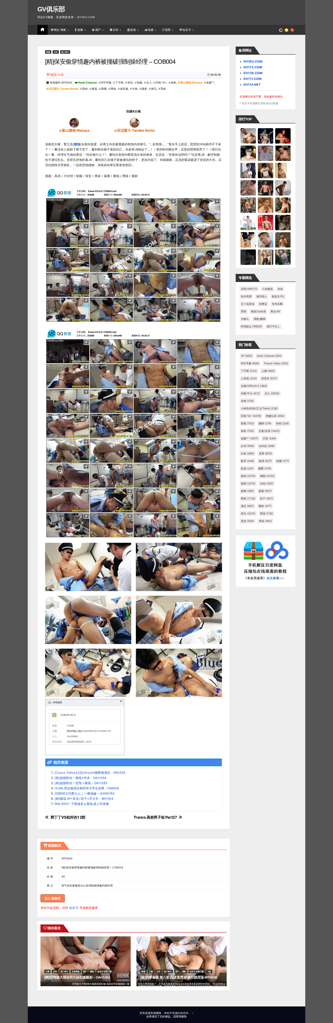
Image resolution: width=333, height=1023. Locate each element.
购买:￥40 (56, 75)
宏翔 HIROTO (249, 288)
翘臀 (264, 468)
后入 (149, 82)
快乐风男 (246, 296)
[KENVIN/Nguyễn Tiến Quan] (265, 136)
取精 (151, 30)
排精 (282, 423)
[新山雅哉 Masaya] (74, 123)
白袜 (247, 453)
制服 (48, 52)
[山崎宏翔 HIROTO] (248, 136)
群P (84, 971)
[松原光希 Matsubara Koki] (283, 153)
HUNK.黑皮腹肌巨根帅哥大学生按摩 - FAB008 (87, 788)
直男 (168, 30)
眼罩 (247, 461)
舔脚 (104, 88)
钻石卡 (73, 908)
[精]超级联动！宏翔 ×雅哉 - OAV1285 (81, 783)
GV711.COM (252, 79)
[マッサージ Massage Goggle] (283, 222)
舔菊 (265, 491)
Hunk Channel (87, 82)
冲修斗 (245, 318)
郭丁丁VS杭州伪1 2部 (68, 817)
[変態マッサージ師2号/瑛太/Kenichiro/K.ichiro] (283, 170)
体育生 (269, 378)
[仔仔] (248, 257)
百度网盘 (76, 971)
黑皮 (247, 521)
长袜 (135, 88)
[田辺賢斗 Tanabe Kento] (134, 123)
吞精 (247, 400)
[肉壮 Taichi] (283, 257)
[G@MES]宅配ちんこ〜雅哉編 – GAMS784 (84, 793)
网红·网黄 (60, 30)
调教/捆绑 (259, 318)
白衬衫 (267, 446)
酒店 (247, 506)
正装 (269, 438)
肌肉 (85, 88)
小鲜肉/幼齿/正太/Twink (259, 408)
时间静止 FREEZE (251, 326)
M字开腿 (106, 82)
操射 (173, 82)
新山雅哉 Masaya (191, 82)
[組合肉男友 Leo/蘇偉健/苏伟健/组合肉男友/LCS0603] (265, 153)
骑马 (153, 88)
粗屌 (265, 461)
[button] (292, 30)
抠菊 (247, 423)
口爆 (47, 971)
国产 (98, 30)
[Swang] (283, 136)
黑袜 (163, 88)
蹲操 (113, 88)
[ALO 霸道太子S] (283, 188)
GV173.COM (252, 67)
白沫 (247, 446)
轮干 (266, 498)
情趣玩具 (275, 415)
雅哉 (77, 144)
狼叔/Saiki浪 (258, 311)
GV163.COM (252, 61)
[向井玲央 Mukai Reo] (248, 240)
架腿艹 (210, 82)
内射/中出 (250, 393)
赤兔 (280, 288)
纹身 (247, 468)
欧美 (133, 30)
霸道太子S (278, 296)
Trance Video (276, 363)
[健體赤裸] (248, 222)
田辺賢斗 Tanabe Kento (63, 88)
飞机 (209, 971)
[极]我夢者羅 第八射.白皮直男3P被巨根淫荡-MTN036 (178, 977)
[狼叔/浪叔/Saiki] (248, 153)
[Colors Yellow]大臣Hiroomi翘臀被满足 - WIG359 (90, 773)
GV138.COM (252, 73)
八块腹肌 (267, 288)
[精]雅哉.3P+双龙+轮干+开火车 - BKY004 (84, 798)
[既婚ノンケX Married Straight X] (248, 188)
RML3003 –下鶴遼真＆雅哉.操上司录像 (82, 804)
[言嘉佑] (248, 170)
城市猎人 (261, 296)
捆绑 (265, 423)
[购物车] (286, 30)
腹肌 (94, 88)
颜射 (144, 88)
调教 (92, 971)
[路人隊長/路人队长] (265, 257)
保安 (130, 82)
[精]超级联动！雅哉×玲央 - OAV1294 (80, 778)
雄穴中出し (273, 326)
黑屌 (266, 513)
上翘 (268, 370)
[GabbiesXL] (265, 240)
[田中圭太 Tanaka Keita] (283, 205)
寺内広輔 (277, 303)
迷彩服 (124, 88)
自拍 (266, 483)
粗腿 (282, 461)
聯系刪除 (181, 1016)
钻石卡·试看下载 (105, 971)
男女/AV (275, 311)
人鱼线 (249, 378)
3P (246, 355)
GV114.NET (252, 84)
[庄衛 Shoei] (265, 222)
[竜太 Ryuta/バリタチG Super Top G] (265, 170)
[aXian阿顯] (283, 240)
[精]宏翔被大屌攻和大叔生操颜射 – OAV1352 (77, 977)
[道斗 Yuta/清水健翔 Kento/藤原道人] (265, 205)
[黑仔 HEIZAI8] (248, 205)
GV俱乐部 (51, 9)
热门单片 (65, 52)
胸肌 (267, 476)
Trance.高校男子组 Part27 (155, 817)
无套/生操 (269, 430)
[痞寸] (265, 188)
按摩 (80, 30)
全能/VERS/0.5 (254, 385)
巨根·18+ (161, 82)
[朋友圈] (281, 30)
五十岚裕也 (247, 303)
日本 (116, 30)
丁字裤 (119, 82)
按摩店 (263, 303)
